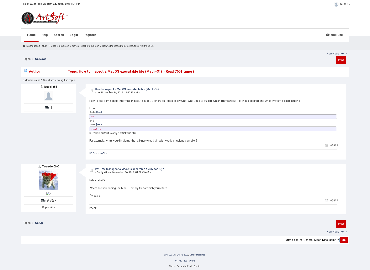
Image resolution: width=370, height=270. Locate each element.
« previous (333, 53)
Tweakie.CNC (50, 166)
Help (44, 35)
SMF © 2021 (182, 255)
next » (343, 53)
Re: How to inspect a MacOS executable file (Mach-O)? (129, 169)
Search (59, 35)
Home (31, 35)
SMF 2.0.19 (169, 255)
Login (74, 35)
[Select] (99, 112)
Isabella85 (50, 86)
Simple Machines (197, 255)
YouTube (336, 35)
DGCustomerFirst (98, 153)
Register (90, 35)
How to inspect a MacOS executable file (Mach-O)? (127, 89)
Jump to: (291, 240)
